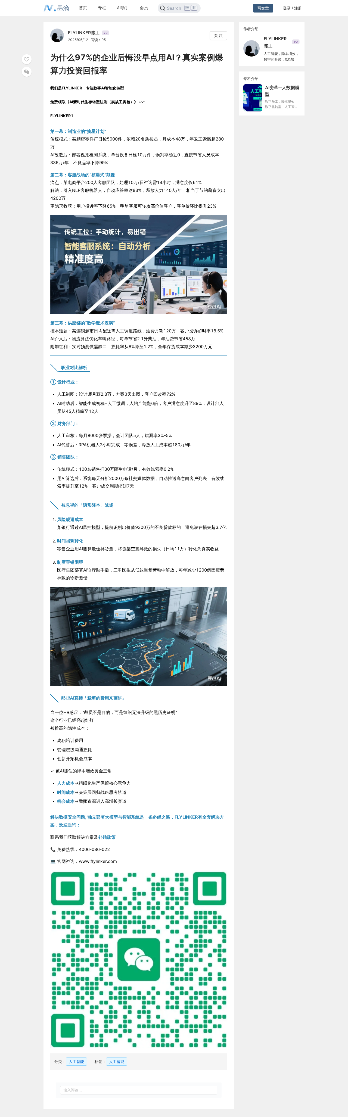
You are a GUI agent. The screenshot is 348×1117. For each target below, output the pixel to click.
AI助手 (123, 7)
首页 (83, 7)
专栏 (102, 7)
